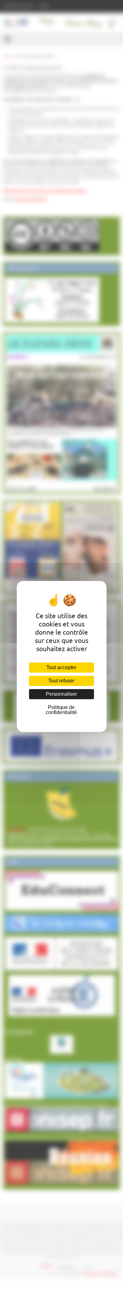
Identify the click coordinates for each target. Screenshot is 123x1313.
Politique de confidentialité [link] (61, 710)
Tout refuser (61, 680)
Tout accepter (61, 667)
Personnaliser (61, 694)
